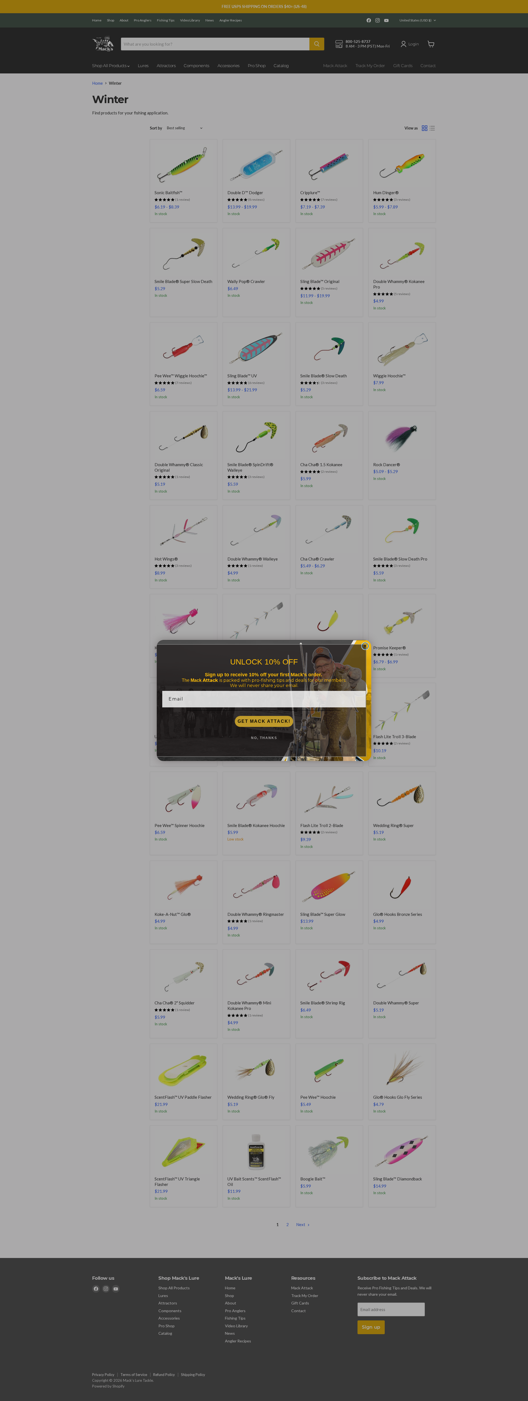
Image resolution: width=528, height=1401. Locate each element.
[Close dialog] (365, 646)
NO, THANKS (264, 738)
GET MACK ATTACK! (264, 721)
